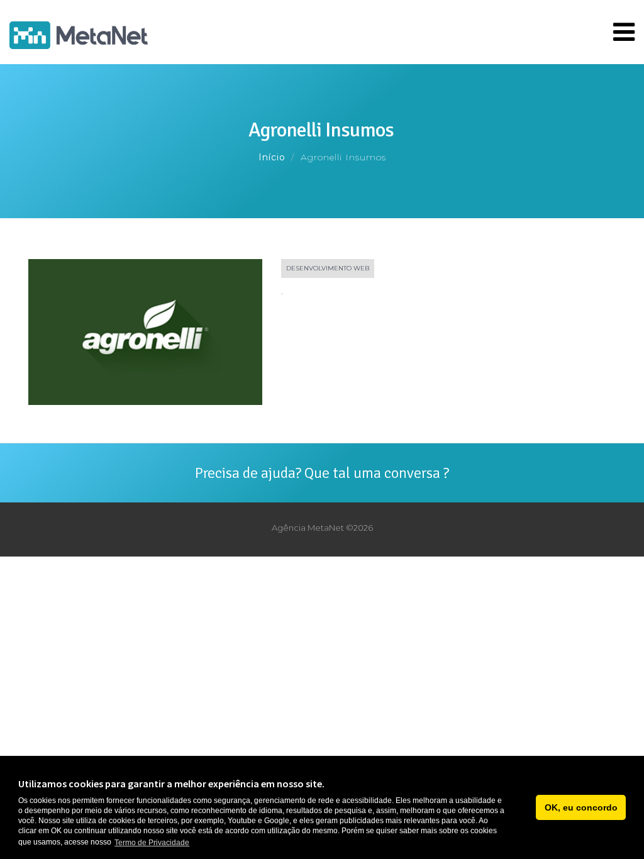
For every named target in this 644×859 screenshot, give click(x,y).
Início (272, 157)
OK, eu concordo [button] (581, 807)
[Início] (78, 32)
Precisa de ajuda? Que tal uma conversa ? (322, 472)
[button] (522, 807)
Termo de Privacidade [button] (151, 842)
